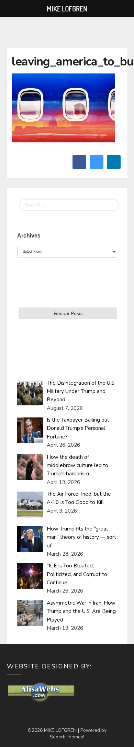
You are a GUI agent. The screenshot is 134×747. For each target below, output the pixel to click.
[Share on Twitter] (96, 166)
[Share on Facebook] (79, 166)
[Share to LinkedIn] (114, 166)
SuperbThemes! (67, 737)
